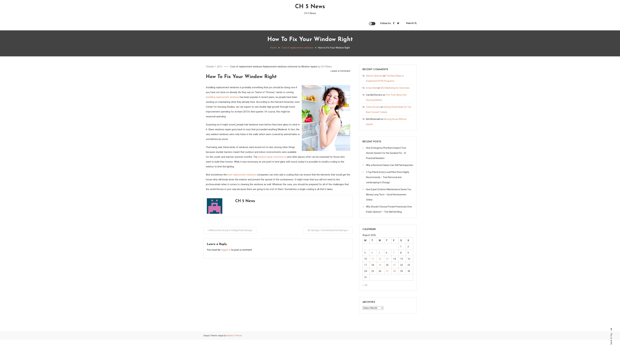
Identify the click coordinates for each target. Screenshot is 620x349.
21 (394, 265)
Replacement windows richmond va (281, 66)
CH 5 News (310, 7)
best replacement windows (241, 174)
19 (380, 265)
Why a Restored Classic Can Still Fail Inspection (389, 165)
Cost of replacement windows (246, 66)
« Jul (364, 285)
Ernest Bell (371, 88)
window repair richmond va (272, 156)
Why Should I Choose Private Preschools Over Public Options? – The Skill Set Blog (389, 209)
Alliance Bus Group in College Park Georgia (230, 230)
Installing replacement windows (222, 97)
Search (410, 23)
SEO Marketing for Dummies (394, 88)
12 (380, 258)
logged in (226, 249)
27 (387, 271)
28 (394, 271)
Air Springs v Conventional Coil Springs (327, 230)
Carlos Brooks (373, 107)
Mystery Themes (234, 335)
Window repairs (309, 66)
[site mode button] (372, 23)
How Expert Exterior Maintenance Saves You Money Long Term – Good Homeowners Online (388, 194)
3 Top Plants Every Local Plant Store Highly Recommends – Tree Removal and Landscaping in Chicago (387, 177)
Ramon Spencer (374, 75)
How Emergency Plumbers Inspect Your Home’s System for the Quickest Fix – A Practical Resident (386, 153)
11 (372, 258)
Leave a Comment (340, 70)
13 (387, 258)
